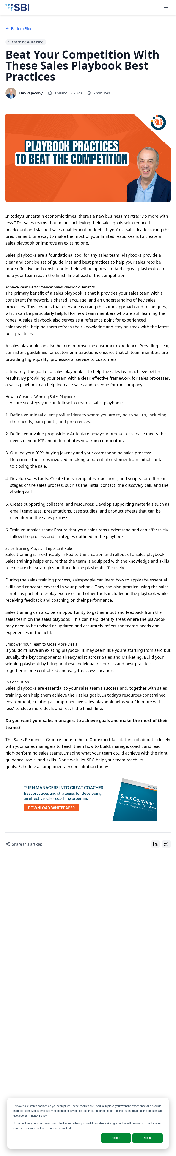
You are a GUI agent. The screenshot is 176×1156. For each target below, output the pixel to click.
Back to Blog (22, 28)
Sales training (19, 554)
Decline (147, 1137)
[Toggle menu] (165, 7)
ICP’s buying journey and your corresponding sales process (93, 453)
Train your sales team (31, 529)
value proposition (51, 433)
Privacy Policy (38, 1115)
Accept (116, 1137)
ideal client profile (51, 415)
